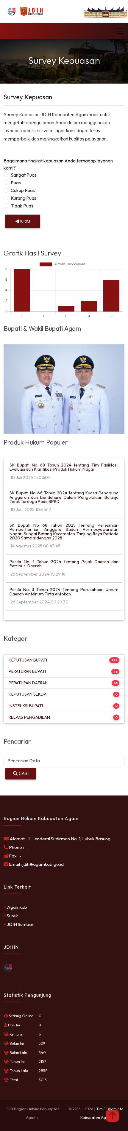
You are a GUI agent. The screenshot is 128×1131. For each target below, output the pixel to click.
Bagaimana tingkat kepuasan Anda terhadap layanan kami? (58, 164)
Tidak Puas (22, 206)
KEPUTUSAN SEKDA (27, 694)
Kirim (24, 221)
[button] (112, 1116)
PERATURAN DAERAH (28, 683)
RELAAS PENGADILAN (29, 717)
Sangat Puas (24, 175)
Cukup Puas (23, 190)
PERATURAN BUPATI (27, 671)
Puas (16, 183)
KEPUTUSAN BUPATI (28, 660)
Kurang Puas (23, 198)
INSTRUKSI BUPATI (26, 705)
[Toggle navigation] (120, 31)
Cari (23, 773)
